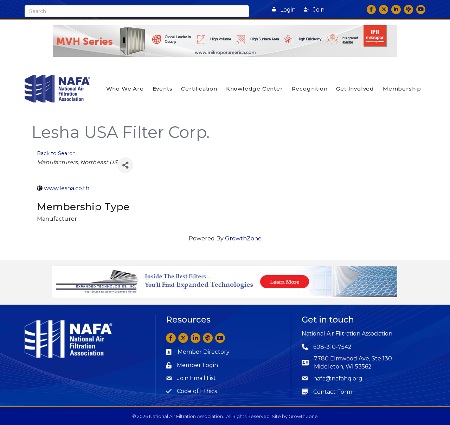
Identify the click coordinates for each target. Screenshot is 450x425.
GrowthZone (243, 238)
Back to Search (56, 153)
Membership (402, 88)
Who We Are (125, 88)
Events (163, 88)
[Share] (125, 165)
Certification (199, 88)
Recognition (310, 88)
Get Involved (355, 88)
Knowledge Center (254, 88)
